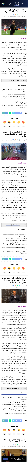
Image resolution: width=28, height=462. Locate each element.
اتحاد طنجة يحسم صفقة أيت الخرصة (17, 94)
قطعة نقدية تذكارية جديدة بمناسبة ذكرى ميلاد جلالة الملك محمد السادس (14, 405)
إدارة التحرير (23, 16)
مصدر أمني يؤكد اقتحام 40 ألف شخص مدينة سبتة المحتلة (15, 252)
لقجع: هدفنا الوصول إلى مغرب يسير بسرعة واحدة (16, 414)
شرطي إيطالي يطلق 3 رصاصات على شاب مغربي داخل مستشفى (15, 235)
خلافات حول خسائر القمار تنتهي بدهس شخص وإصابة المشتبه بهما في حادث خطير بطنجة (15, 244)
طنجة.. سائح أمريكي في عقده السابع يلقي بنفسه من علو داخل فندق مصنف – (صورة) (16, 239)
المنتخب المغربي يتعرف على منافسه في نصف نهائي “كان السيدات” (15, 102)
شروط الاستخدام (18, 459)
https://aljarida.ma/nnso (12, 225)
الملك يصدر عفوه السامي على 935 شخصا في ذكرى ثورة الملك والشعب (15, 410)
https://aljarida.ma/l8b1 (13, 388)
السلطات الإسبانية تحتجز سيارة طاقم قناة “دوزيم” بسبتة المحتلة (14, 248)
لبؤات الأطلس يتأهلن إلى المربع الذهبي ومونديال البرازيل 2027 (14, 106)
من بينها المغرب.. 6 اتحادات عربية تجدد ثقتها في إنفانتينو (14, 90)
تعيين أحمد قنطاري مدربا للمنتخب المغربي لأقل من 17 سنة (14, 98)
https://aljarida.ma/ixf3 (13, 80)
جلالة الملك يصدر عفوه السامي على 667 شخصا (14, 402)
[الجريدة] (14, 3)
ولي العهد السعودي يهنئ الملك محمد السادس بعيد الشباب (14, 398)
